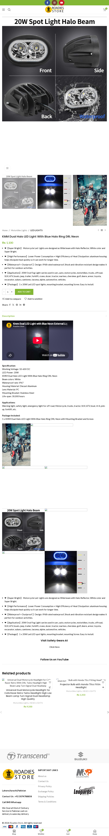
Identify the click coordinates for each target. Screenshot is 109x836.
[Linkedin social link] (20, 305)
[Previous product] (98, 230)
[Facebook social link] (9, 305)
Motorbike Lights (19, 230)
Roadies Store (16, 823)
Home (5, 230)
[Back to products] (101, 230)
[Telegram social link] (24, 305)
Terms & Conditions (47, 801)
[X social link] (13, 305)
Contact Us (43, 781)
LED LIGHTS (36, 230)
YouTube (63, 659)
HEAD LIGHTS (36, 703)
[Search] (9, 9)
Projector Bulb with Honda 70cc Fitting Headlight (81, 686)
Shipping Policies (46, 796)
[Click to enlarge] (7, 168)
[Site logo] (54, 9)
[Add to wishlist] (49, 682)
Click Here (54, 647)
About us (42, 776)
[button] (5, 95)
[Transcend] (28, 756)
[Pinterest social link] (17, 305)
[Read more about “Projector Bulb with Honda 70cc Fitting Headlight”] (102, 687)
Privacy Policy (45, 786)
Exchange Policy (46, 791)
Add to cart (24, 292)
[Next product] (105, 230)
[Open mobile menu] (3, 9)
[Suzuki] (80, 756)
